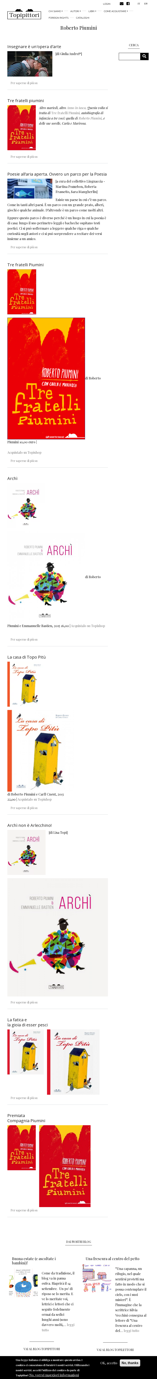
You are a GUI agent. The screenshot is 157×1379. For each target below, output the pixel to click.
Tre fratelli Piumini (65, 113)
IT (139, 3)
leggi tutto (131, 1330)
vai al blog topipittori (42, 1349)
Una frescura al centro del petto (112, 1258)
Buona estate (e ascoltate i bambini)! (34, 1261)
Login (106, 3)
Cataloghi (82, 17)
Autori (74, 11)
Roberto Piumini (90, 118)
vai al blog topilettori (115, 1350)
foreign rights (58, 17)
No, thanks (130, 1363)
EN (145, 3)
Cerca (146, 56)
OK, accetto (108, 1363)
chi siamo (55, 11)
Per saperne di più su (24, 83)
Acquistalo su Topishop (24, 452)
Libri (91, 11)
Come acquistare (115, 11)
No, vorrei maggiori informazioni (54, 1375)
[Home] (24, 14)
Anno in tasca (76, 108)
